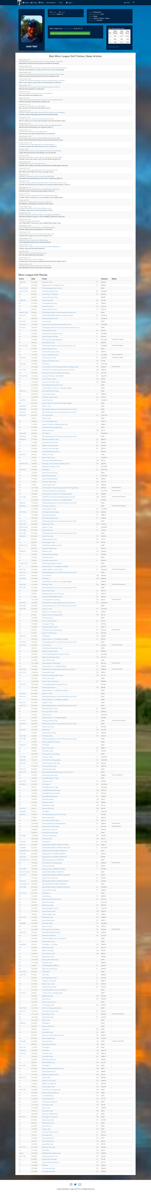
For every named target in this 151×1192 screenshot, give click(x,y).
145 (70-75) (22, 321)
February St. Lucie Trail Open (50, 448)
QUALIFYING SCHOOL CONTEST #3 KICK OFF (56, 875)
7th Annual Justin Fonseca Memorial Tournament (56, 373)
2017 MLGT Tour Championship (51, 760)
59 (20, 491)
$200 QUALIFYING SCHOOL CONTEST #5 (54, 851)
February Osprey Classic (49, 914)
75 (20, 678)
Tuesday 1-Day (46, 1129)
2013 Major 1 (46, 1065)
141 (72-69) (22, 497)
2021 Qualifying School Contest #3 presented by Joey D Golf (59, 412)
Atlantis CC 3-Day (47, 527)
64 (20, 339)
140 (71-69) (22, 530)
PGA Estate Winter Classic (49, 481)
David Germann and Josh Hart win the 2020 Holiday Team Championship (39, 138)
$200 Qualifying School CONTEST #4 (53, 860)
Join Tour (127, 3)
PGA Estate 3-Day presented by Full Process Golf (55, 463)
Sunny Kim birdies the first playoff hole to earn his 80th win (35, 93)
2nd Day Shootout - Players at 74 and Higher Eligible (57, 500)
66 (20, 333)
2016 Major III (46, 841)
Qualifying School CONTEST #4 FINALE (54, 853)
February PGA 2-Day (48, 808)
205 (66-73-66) (23, 376)
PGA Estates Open (47, 838)
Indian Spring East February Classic (52, 333)
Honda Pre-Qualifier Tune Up (50, 908)
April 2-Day (45, 975)
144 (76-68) (22, 835)
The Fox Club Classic (48, 678)
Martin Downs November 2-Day (51, 763)
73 (20, 297)
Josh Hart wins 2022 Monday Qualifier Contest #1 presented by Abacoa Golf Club (42, 80)
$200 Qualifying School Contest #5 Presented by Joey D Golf (59, 696)
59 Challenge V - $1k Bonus (50, 294)
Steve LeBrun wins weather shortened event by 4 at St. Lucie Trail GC (38, 170)
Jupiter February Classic (49, 911)
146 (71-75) (22, 1047)
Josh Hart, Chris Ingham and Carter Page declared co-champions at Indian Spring (41, 74)
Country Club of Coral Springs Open (52, 993)
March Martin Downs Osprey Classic (52, 648)
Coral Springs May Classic (49, 303)
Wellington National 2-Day (49, 720)
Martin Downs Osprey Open (50, 775)
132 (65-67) (22, 469)
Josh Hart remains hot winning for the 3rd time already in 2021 (36, 119)
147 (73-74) (22, 512)
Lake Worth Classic (47, 1032)
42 (20, 596)
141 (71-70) (22, 370)
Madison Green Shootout (49, 1083)
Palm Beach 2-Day (47, 1041)
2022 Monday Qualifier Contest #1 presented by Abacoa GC (59, 345)
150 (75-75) (22, 1117)
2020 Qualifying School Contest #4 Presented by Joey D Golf (59, 521)
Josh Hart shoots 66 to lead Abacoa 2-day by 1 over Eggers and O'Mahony (39, 214)
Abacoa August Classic (48, 542)
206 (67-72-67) (23, 545)
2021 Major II (46, 433)
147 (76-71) (22, 808)
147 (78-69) (22, 1041)
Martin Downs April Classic (50, 968)
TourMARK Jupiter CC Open (50, 778)
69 (20, 351)
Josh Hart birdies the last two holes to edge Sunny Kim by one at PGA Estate (40, 151)
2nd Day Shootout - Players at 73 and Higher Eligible (57, 388)
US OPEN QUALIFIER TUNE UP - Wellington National (57, 315)
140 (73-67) (22, 853)
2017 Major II (46, 784)
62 (20, 823)
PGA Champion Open (48, 1005)
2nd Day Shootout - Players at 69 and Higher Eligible (57, 403)
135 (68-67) (22, 760)
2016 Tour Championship (49, 835)
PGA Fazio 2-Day (47, 551)
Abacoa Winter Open (48, 748)
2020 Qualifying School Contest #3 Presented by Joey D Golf (59, 533)
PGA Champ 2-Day (47, 415)
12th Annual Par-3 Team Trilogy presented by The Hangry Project (60, 488)
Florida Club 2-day (47, 400)
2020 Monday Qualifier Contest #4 (52, 545)
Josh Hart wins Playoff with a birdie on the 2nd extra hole (35, 266)
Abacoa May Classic (48, 306)
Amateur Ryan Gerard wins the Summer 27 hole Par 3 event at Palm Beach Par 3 (41, 99)
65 (20, 318)
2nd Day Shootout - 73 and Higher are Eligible (55, 699)
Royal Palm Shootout (48, 1099)
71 (20, 361)
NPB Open (45, 1165)
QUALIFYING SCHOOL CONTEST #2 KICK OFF (56, 887)
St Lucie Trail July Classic (49, 621)
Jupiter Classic (46, 1020)
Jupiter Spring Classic (48, 1138)
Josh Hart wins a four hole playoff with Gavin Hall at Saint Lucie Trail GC (39, 87)
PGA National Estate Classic (50, 708)
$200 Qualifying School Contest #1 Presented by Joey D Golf (59, 739)
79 (20, 1068)
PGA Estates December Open (50, 832)
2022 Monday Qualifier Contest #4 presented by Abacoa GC (59, 312)
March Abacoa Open (48, 799)
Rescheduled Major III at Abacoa (51, 932)
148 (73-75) (22, 454)
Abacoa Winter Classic (48, 457)
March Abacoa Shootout (49, 1059)
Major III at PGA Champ (49, 769)
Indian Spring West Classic (49, 539)
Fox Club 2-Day (46, 321)
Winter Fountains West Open (50, 336)
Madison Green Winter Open (50, 445)
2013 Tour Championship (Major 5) (52, 1008)
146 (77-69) (22, 1156)
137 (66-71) (22, 841)
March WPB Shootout (48, 1062)
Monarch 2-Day (46, 418)
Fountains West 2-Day (48, 672)
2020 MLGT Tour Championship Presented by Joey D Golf (58, 497)
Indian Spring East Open (49, 515)
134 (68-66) (22, 811)
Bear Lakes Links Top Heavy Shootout (53, 1035)
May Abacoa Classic (48, 430)
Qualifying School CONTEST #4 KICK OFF (54, 857)
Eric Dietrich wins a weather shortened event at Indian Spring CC (37, 144)
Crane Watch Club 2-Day (49, 357)
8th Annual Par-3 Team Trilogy (50, 826)
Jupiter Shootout (47, 1126)
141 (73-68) (22, 869)
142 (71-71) (22, 844)
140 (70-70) (22, 603)
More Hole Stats (113, 47)
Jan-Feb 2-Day (46, 1077)
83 (20, 1114)
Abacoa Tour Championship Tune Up (52, 675)
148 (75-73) (22, 391)
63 (20, 451)
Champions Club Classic (49, 981)
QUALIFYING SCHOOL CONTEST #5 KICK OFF (56, 847)
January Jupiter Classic (48, 1086)
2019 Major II (46, 636)
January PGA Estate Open (49, 475)
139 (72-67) (22, 763)
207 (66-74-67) (23, 563)
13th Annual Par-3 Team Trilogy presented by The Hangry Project (60, 367)
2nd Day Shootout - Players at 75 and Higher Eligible (57, 581)
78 (20, 660)
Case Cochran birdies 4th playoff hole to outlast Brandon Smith (36, 227)
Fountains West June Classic (50, 297)
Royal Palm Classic (47, 1056)
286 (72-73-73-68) (24, 872)
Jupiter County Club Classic (50, 878)
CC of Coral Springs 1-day (49, 421)
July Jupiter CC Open (48, 624)
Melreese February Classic (49, 348)
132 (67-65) (22, 364)
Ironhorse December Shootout (50, 1092)
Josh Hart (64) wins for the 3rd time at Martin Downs (33, 240)
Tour (60, 3)
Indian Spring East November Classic (52, 385)
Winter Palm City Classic (49, 733)
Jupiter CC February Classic (50, 651)
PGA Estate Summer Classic (50, 560)
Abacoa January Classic (48, 485)
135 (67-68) (22, 757)
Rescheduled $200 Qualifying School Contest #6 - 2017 (58, 772)
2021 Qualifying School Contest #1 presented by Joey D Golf (59, 436)
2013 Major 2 (46, 1050)
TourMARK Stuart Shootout (50, 796)
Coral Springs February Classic (50, 451)
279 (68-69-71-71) (24, 851)
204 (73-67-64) (23, 345)
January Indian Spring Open (50, 479)
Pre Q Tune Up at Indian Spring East (52, 339)
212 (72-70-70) (23, 288)
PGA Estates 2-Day (47, 736)
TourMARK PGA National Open (51, 793)
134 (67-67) (22, 357)
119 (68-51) (22, 400)
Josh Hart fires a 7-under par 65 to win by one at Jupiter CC (35, 202)
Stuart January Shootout (49, 1002)
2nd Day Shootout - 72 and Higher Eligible (54, 666)
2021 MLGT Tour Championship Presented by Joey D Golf (58, 370)
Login (69, 3)
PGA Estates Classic (47, 751)
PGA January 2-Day (47, 917)
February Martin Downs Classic (51, 742)
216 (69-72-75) (23, 463)
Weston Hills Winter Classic (50, 442)
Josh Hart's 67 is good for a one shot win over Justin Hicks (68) (36, 176)
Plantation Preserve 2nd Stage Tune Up (53, 285)
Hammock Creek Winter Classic (51, 466)
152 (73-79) (22, 1065)
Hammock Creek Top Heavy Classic (52, 612)
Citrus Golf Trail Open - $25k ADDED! (53, 376)
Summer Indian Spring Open (50, 554)
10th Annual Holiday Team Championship (54, 823)
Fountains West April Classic (50, 318)
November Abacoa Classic (49, 766)
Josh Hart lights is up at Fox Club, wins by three (32, 163)
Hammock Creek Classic (49, 1080)
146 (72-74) (22, 521)
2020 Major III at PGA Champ (50, 512)
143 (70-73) (22, 684)
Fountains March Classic (49, 330)
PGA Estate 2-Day (47, 584)
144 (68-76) (22, 745)
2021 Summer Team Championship (52, 427)
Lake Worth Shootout (48, 1141)
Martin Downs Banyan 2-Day (50, 439)
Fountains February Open (49, 987)
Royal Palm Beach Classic (49, 978)
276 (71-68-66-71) (24, 884)
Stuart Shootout (46, 896)
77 (20, 424)
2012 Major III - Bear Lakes (50, 1117)
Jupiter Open (45, 1029)
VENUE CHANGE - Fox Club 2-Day (52, 569)
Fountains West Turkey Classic (50, 382)
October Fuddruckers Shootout (50, 1162)
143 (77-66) (22, 736)
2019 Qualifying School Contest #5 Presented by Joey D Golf (59, 605)
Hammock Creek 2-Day (48, 1147)
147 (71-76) (22, 971)
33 (20, 460)
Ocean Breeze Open (47, 1111)
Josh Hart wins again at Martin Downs (29, 221)
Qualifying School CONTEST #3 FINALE (54, 869)
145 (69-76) (22, 300)
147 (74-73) (22, 642)
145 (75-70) (22, 584)
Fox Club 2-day (46, 645)
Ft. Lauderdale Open (48, 1095)
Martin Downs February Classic (51, 657)
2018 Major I (46, 745)
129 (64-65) (22, 433)
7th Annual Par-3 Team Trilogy (50, 929)
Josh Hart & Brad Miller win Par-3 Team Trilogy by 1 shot (35, 208)
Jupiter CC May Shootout (49, 633)
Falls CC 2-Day (46, 406)
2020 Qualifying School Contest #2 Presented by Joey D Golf (59, 572)
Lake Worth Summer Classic (50, 1132)
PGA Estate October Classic (50, 397)
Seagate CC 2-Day (47, 702)
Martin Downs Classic (48, 805)
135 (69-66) (22, 578)
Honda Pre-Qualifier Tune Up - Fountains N (54, 938)
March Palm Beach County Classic (52, 899)
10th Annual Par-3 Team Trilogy (51, 663)
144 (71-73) (22, 781)
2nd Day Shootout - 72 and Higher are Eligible (55, 566)
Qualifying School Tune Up (50, 1156)
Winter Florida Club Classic (50, 472)
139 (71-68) (22, 887)
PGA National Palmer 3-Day (50, 291)
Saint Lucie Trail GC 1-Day (50, 711)
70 (20, 330)
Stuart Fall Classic (47, 962)
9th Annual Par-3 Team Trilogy (50, 754)
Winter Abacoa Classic (48, 342)
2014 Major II (46, 971)
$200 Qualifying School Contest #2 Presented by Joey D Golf (59, 723)
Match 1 (21, 1153)
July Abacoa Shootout (48, 866)
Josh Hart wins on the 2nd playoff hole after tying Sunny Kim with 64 (38, 195)
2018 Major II (46, 729)
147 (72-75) (22, 893)
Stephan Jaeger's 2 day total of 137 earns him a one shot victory (36, 234)
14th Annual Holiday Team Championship (54, 491)
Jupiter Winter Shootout (49, 1071)
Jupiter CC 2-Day (47, 609)
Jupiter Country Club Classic (50, 681)
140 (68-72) (22, 536)
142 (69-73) (22, 636)
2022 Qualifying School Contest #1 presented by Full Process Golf (60, 327)
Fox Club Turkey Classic (49, 379)
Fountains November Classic (50, 959)
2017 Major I (46, 811)
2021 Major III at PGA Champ (50, 391)
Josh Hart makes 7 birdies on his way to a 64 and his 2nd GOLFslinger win (39, 246)
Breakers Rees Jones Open (49, 1159)
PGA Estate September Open (50, 518)
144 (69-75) (22, 1023)
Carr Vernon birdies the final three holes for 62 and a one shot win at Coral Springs (42, 112)
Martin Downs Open (48, 905)
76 (20, 1032)
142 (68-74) (22, 436)
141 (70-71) (22, 324)
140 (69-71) (22, 814)
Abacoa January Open (48, 817)
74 (20, 472)
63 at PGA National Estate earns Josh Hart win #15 (33, 131)
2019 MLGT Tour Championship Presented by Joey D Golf (58, 603)
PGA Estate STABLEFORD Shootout (52, 460)
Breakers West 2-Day (48, 524)
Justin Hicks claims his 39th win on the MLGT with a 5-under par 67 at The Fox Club (42, 183)
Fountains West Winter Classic (50, 361)
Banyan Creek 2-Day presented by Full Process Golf (56, 324)
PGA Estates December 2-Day (50, 1011)
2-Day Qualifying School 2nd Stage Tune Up (54, 684)
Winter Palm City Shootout (49, 829)
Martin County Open (48, 950)
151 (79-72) (22, 720)
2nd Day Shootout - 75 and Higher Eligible (54, 717)
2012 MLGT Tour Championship (51, 1089)
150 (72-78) (22, 1089)
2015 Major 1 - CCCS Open (50, 944)
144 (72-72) (22, 412)
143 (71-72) (22, 917)
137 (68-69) (22, 847)
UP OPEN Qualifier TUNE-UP (50, 965)
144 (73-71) (22, 572)
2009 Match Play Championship (51, 1153)
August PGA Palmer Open (49, 548)
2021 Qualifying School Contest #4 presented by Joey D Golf (59, 409)
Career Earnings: (68, 28)
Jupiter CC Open (47, 714)
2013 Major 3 (46, 1047)
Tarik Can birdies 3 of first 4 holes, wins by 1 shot (33, 253)
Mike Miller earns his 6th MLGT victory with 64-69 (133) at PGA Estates (39, 189)
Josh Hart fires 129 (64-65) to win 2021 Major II (32, 106)
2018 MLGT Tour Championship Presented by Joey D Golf (58, 669)
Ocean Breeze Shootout (48, 1171)
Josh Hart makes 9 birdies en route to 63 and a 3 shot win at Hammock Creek (40, 125)
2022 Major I (46, 364)
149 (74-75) (22, 1077)
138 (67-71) (22, 282)
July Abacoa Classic (47, 557)
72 (20, 306)
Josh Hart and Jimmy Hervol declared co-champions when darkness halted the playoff (42, 68)
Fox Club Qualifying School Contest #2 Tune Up (56, 654)
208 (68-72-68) (23, 312)
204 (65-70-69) (23, 527)
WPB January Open (47, 996)
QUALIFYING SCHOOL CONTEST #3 (53, 872)
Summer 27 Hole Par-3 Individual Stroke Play (55, 424)
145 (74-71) (22, 693)
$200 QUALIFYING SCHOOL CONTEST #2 (54, 884)
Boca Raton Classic (47, 1105)
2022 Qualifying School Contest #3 (52, 288)
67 (20, 285)
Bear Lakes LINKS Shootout (50, 1114)
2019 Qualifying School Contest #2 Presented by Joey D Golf (59, 642)
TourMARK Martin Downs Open (51, 790)
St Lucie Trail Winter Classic (50, 355)
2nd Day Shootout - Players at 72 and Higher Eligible (57, 494)
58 (20, 711)
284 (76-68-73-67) (24, 860)
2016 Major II (46, 893)
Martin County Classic (48, 984)
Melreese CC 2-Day (47, 454)
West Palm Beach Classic (49, 890)
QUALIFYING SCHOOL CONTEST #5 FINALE (55, 844)
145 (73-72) (22, 1147)
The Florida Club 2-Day (49, 506)
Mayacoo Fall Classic (48, 1026)
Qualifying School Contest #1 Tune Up (53, 593)
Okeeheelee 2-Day (47, 282)
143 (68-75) (22, 551)
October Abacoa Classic (48, 394)
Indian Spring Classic (48, 1120)
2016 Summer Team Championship (52, 863)
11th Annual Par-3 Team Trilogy (51, 599)
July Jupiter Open (47, 1135)
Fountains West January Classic (51, 351)
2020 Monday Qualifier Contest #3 (52, 563)
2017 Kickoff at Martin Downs (50, 820)
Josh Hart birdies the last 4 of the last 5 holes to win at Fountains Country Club (41, 61)
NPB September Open (48, 1123)
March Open (45, 1150)
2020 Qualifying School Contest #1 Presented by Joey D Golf (59, 587)
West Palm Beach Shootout (49, 1102)
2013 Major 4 (46, 1023)
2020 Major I (46, 578)
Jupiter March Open (47, 1144)
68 (20, 294)
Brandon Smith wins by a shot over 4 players (31, 259)
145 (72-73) (22, 875)
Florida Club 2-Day (47, 300)
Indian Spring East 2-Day (49, 509)
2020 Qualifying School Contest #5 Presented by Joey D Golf (59, 503)
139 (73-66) (22, 569)
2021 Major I (46, 469)
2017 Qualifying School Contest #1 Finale (54, 814)
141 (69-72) (22, 729)
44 (20, 708)
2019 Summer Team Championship (52, 630)
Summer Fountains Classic (49, 309)
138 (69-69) (22, 406)
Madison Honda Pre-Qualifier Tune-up (53, 1068)
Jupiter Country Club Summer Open (52, 615)
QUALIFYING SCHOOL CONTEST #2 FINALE (55, 881)
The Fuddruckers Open (48, 1168)
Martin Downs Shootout (49, 935)
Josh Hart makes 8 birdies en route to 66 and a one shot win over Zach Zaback (40, 157)
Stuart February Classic (48, 941)
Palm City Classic (47, 926)
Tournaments (50, 3)
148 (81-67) (22, 503)
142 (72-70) (22, 315)
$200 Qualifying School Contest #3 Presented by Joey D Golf (59, 705)
